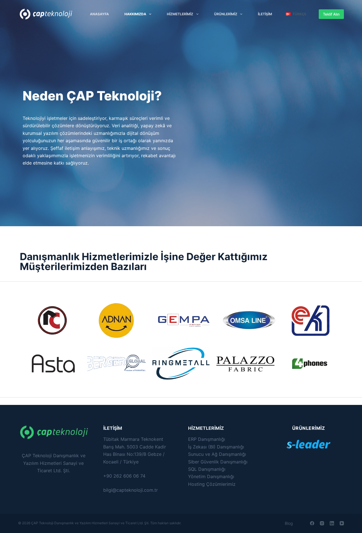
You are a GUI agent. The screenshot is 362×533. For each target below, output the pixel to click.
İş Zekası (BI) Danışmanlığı (216, 447)
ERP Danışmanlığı (206, 439)
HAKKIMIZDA (135, 14)
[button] (296, 14)
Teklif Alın (331, 14)
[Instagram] (322, 523)
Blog (289, 523)
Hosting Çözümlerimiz (212, 484)
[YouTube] (342, 523)
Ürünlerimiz (225, 14)
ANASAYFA (99, 14)
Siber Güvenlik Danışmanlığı (217, 462)
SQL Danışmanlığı (206, 469)
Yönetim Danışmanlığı (211, 476)
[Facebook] (312, 523)
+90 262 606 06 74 (124, 476)
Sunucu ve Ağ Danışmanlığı (217, 454)
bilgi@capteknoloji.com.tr (130, 490)
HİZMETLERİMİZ (180, 14)
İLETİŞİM (265, 14)
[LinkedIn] (332, 523)
